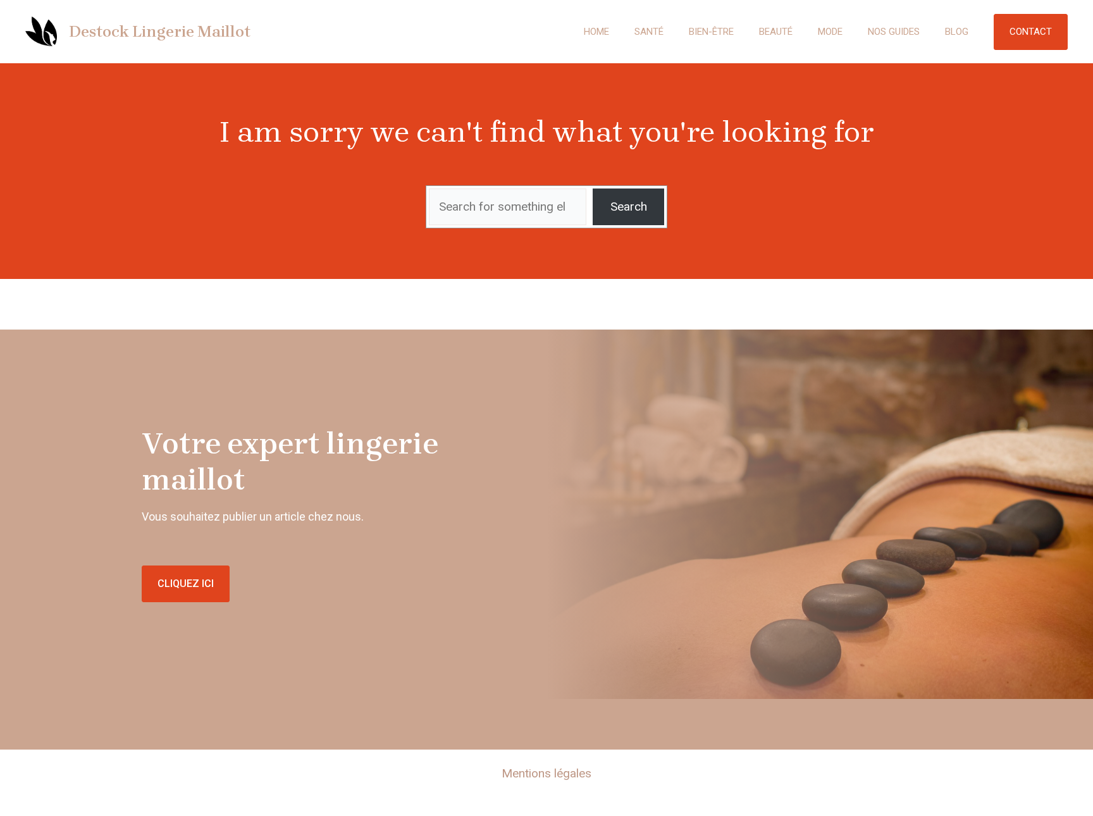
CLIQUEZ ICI (185, 584)
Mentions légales (546, 773)
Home (596, 31)
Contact (1031, 31)
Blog (956, 31)
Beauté (776, 31)
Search (628, 206)
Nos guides (894, 31)
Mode (830, 31)
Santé (649, 31)
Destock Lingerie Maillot (159, 31)
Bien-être (711, 31)
